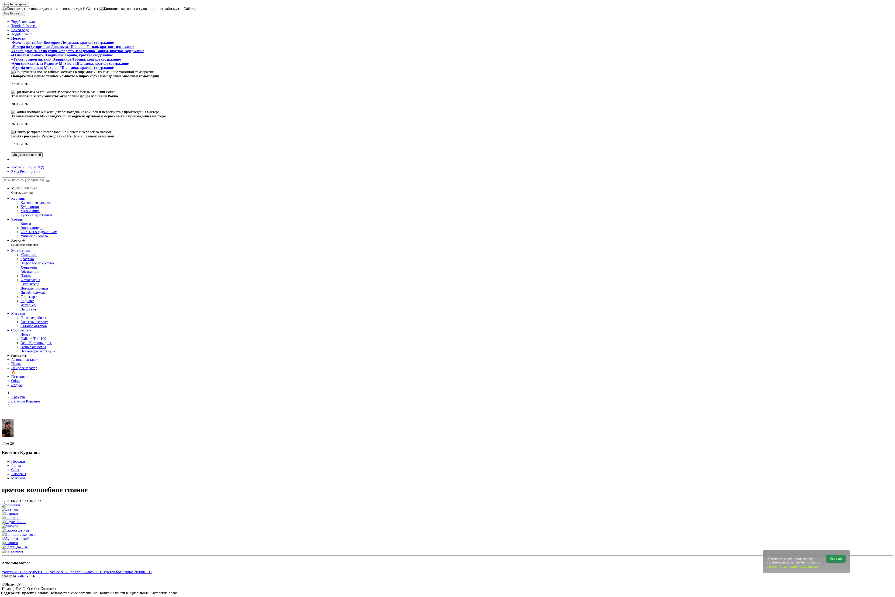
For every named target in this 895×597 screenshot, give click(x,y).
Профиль (18, 461)
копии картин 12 (89, 572)
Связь (15, 470)
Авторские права (164, 593)
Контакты (48, 589)
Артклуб (24, 242)
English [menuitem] (31, 167)
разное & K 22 (62, 572)
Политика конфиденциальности (124, 593)
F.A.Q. (21, 589)
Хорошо (836, 558)
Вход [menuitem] (15, 172)
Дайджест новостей (27, 155)
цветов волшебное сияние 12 (128, 572)
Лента (16, 465)
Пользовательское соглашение (73, 593)
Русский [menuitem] (17, 167)
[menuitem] (41, 167)
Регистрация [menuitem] (30, 172)
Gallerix (22, 576)
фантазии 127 (14, 572)
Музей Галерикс (24, 190)
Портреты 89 (37, 572)
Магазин (18, 478)
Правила (42, 593)
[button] (23, 22)
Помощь (9, 589)
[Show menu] (32, 5)
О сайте (34, 589)
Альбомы (18, 474)
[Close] (48, 181)
